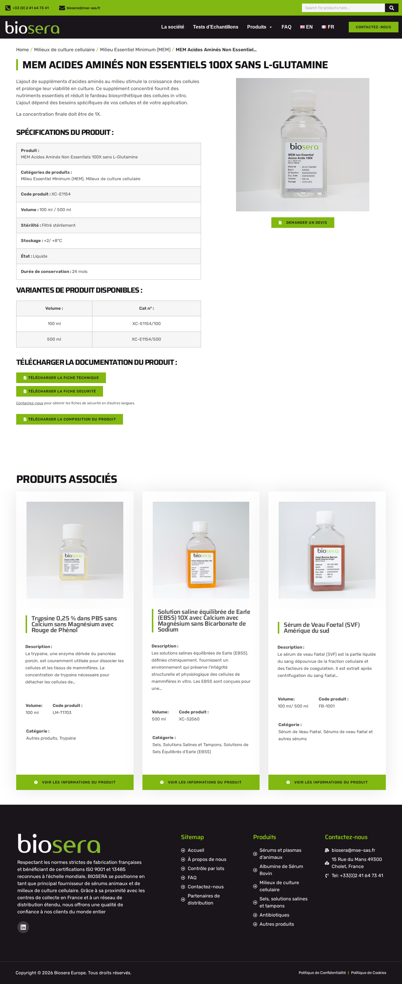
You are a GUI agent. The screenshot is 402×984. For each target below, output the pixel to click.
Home (22, 49)
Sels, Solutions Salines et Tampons (186, 744)
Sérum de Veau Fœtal (299, 731)
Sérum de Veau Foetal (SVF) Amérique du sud (322, 627)
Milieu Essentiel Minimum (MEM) (135, 49)
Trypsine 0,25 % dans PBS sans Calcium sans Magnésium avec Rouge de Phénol (74, 624)
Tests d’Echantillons (215, 26)
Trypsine (67, 738)
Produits (256, 26)
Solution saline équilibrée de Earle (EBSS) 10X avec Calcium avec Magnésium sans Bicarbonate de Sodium (204, 620)
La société (172, 26)
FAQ (286, 26)
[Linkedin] (23, 927)
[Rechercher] (391, 8)
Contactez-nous (29, 403)
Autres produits (41, 738)
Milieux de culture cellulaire (64, 49)
